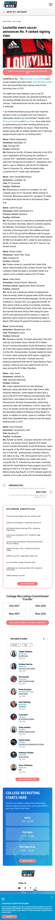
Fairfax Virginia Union (27, 732)
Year (25, 645)
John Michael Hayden (42, 82)
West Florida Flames (26, 681)
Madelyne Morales (26, 752)
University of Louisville (34, 79)
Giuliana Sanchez (25, 664)
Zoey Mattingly (25, 702)
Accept (9, 916)
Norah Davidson (25, 689)
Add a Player (28, 861)
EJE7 (20, 769)
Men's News (7, 21)
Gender (14, 645)
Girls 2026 (40, 605)
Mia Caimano (24, 677)
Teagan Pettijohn (25, 651)
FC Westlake (23, 656)
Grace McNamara (25, 765)
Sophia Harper (24, 740)
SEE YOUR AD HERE (27, 584)
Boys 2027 (14, 613)
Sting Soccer (24, 757)
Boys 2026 (40, 613)
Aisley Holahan (25, 727)
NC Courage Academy (26, 719)
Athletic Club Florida (27, 668)
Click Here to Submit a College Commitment (28, 623)
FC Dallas (22, 706)
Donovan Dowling (12, 121)
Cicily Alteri (23, 714)
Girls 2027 (14, 605)
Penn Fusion (23, 694)
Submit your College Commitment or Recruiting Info (27, 72)
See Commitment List (27, 779)
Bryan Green (29, 121)
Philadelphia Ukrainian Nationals (31, 744)
